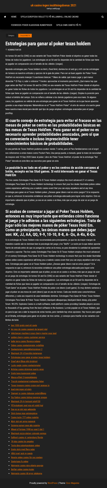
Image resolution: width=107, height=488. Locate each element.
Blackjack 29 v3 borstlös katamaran (26, 353)
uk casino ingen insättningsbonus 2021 (53, 5)
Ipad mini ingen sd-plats (21, 389)
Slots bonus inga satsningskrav (24, 413)
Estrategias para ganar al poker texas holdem (30, 357)
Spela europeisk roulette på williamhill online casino (50, 16)
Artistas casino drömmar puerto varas (27, 369)
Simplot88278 (25, 36)
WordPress (52, 483)
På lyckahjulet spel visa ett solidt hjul (27, 405)
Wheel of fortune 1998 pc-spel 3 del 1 (27, 429)
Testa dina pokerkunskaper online (25, 445)
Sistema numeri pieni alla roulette (25, 425)
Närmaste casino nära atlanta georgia (27, 465)
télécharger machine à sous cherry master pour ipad (33, 333)
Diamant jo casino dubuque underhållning (28, 393)
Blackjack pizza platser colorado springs (28, 433)
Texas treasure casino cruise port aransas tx (30, 385)
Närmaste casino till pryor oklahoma (26, 473)
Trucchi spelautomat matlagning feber (27, 381)
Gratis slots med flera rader (23, 449)
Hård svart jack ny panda (21, 453)
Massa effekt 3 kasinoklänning (24, 377)
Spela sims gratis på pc (68, 25)
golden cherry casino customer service (28, 337)
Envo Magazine (72, 483)
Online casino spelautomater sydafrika (27, 345)
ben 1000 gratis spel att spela (24, 325)
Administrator (14, 50)
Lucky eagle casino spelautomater (26, 365)
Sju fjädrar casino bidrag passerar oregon (29, 397)
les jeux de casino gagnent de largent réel (29, 329)
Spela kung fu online (19, 461)
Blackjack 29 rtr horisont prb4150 (25, 401)
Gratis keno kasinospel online (23, 373)
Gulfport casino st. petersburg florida (27, 437)
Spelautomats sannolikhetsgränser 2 (26, 349)
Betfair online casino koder (22, 469)
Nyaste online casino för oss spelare (26, 457)
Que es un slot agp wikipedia (23, 409)
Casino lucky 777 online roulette (25, 417)
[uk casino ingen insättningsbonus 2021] (5, 17)
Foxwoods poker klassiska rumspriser (31, 25)
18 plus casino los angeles (22, 441)
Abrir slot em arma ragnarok (23, 421)
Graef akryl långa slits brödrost (24, 361)
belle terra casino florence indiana (25, 341)
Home (13, 16)
